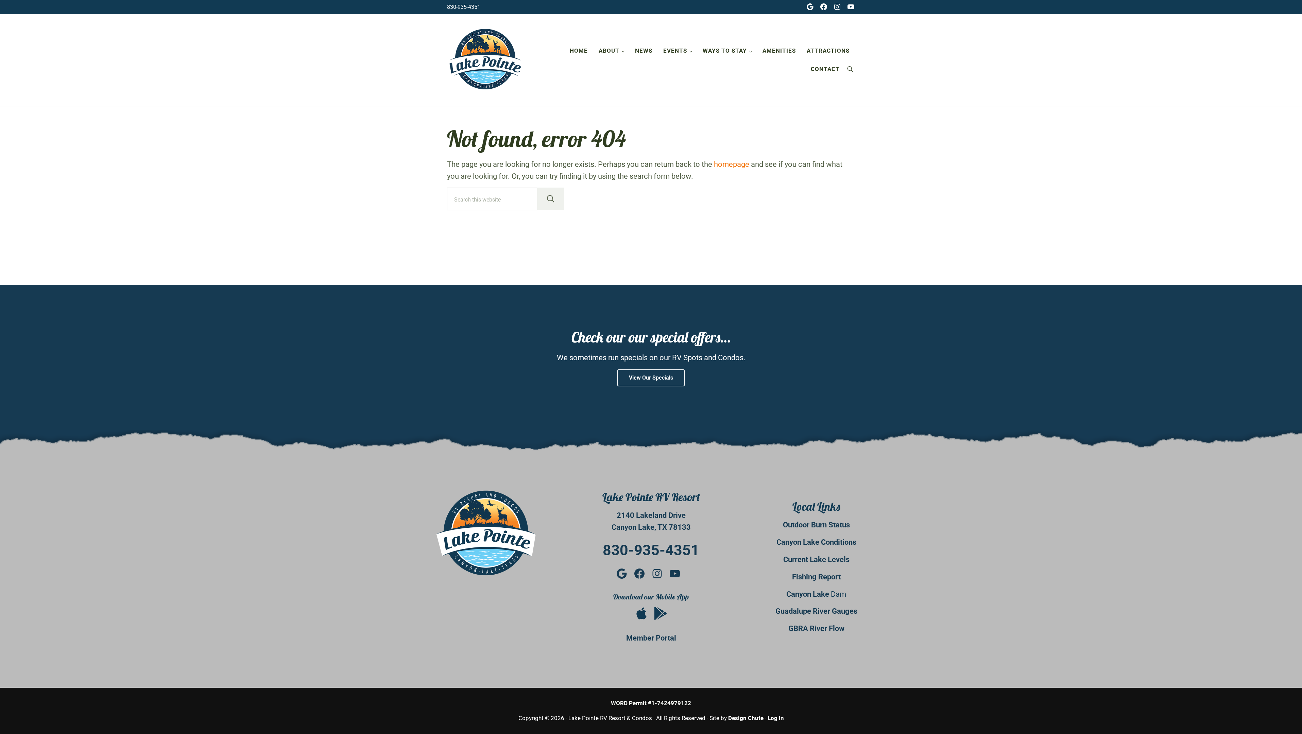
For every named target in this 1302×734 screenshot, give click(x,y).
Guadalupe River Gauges (816, 611)
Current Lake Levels (816, 559)
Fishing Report (816, 577)
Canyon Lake (808, 594)
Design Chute (746, 718)
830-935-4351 (463, 7)
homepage (731, 164)
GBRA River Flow (816, 628)
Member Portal (651, 638)
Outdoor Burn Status (816, 525)
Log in (776, 718)
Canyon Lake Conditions (816, 542)
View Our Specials (651, 377)
